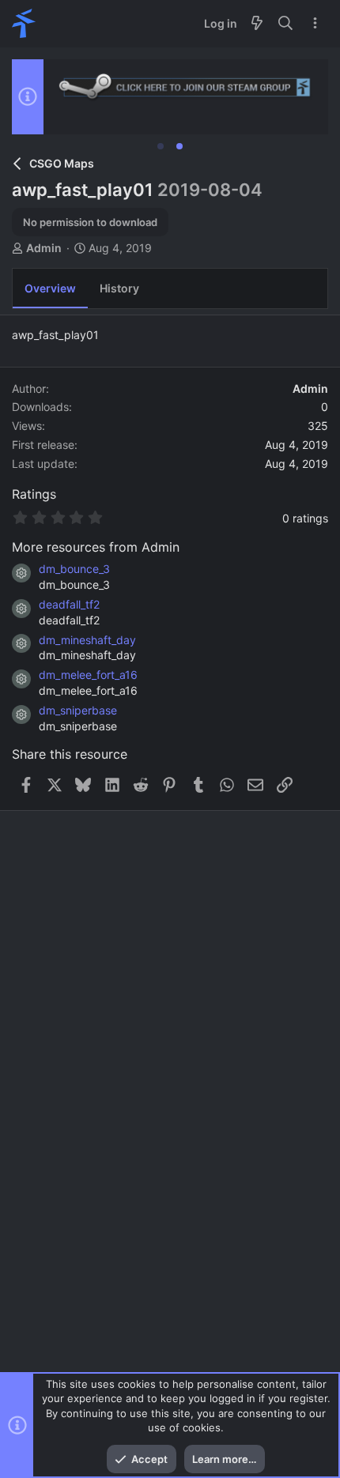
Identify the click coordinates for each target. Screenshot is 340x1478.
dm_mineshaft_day (87, 640)
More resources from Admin (95, 547)
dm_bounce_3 (74, 568)
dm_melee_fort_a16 (88, 674)
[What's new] (257, 24)
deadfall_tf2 (69, 604)
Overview (50, 288)
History (119, 288)
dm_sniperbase (78, 710)
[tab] (160, 146)
